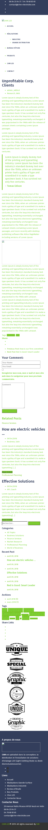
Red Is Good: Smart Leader (23, 352)
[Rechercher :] (15, 523)
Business (11, 441)
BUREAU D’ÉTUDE (13, 48)
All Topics (11, 532)
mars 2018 (11, 602)
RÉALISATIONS (12, 34)
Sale (18, 441)
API (8, 489)
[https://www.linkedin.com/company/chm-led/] (45, 12)
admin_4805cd (13, 90)
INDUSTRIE (16, 39)
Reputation (25, 614)
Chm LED (11, 795)
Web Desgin (34, 618)
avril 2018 (11, 599)
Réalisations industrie (16, 786)
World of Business (15, 548)
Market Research (14, 542)
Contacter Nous (14, 798)
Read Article (7, 472)
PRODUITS (11, 56)
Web (18, 93)
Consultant (11, 614)
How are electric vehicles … (23, 431)
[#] (8, 627)
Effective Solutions (18, 481)
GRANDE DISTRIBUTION (21, 43)
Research (11, 93)
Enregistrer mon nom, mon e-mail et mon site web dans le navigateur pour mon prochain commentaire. (23, 376)
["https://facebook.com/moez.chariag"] (8, 768)
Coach (13, 489)
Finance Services (9, 423)
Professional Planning (12, 475)
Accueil (10, 779)
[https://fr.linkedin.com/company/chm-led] (8, 771)
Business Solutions (15, 535)
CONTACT (10, 71)
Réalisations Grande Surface (19, 783)
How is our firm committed (25, 349)
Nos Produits (13, 792)
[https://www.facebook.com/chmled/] (45, 9)
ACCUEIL (10, 26)
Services (12, 618)
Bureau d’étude (14, 789)
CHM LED (10, 63)
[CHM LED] (7, 20)
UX (21, 618)
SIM (37, 824)
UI (17, 617)
